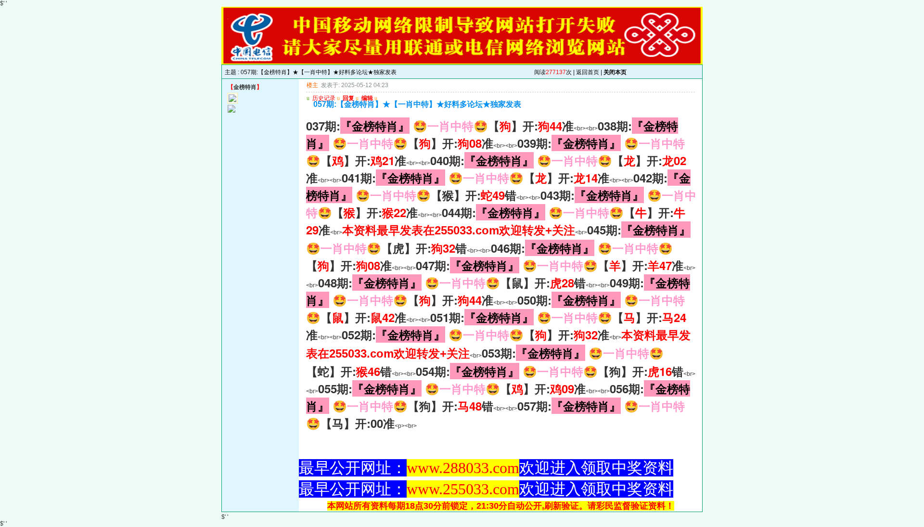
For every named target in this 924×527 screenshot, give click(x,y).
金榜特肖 (245, 87)
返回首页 (587, 72)
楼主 (312, 85)
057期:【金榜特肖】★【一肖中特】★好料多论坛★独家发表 (319, 72)
